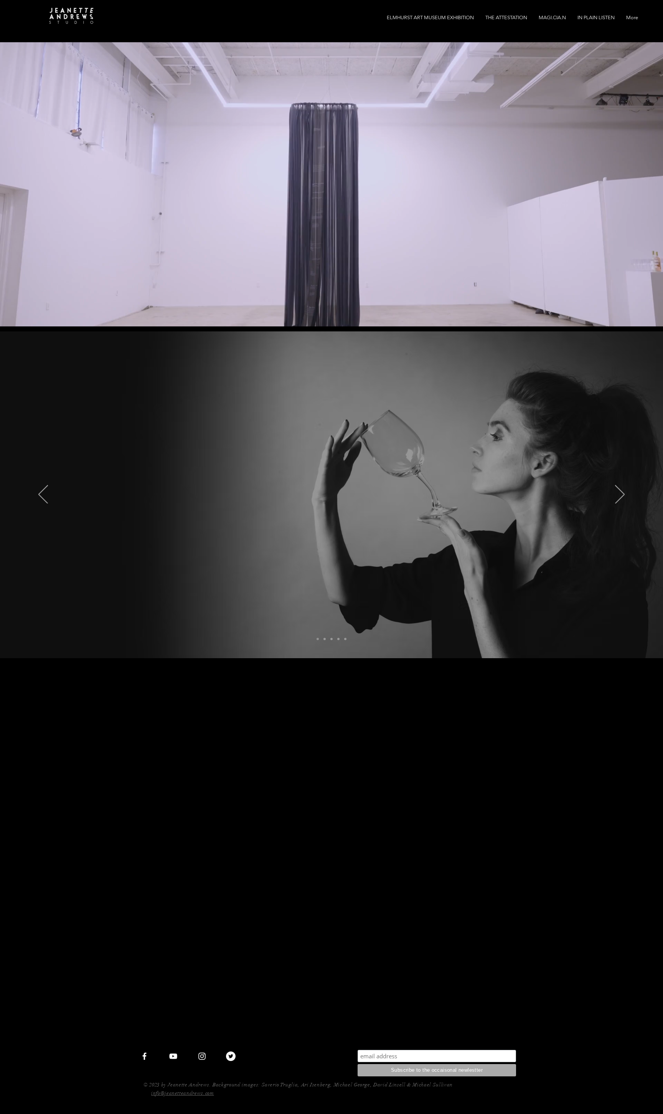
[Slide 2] (331, 639)
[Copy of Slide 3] (338, 639)
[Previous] (43, 495)
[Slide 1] (345, 639)
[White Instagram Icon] (202, 1056)
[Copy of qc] (324, 639)
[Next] (620, 495)
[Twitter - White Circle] (231, 1056)
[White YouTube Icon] (173, 1056)
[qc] (318, 639)
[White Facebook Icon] (144, 1056)
